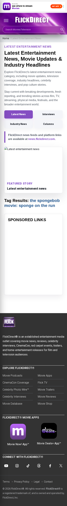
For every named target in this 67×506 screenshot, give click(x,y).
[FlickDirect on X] (60, 465)
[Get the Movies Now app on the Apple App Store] (33, 6)
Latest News (18, 114)
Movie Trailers (46, 389)
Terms (6, 481)
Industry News (18, 124)
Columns (48, 124)
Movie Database (12, 403)
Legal (37, 481)
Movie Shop (45, 403)
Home (6, 38)
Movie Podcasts (12, 375)
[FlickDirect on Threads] (39, 465)
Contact (48, 481)
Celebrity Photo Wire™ (16, 389)
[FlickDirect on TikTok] (28, 465)
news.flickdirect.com (41, 139)
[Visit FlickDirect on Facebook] (49, 465)
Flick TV (42, 382)
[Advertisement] (33, 258)
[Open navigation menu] (6, 20)
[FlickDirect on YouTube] (6, 465)
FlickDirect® (53, 488)
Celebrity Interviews (14, 396)
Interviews (48, 114)
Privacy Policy (21, 481)
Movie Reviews (47, 396)
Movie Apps (45, 375)
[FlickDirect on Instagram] (17, 465)
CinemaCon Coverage (16, 382)
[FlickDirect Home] (33, 20)
